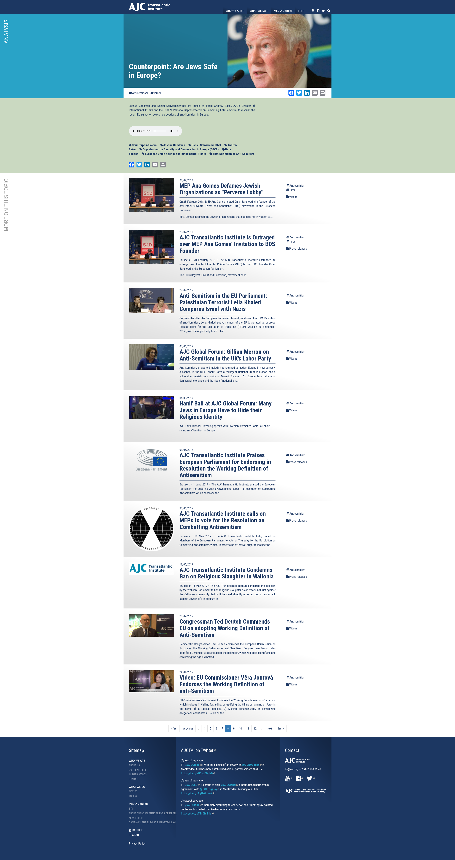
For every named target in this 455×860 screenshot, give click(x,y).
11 (247, 728)
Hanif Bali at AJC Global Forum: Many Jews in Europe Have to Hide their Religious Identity (226, 410)
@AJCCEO (192, 785)
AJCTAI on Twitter (198, 750)
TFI (300, 10)
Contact (134, 779)
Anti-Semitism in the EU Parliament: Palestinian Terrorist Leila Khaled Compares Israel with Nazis (223, 302)
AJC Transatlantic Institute (149, 7)
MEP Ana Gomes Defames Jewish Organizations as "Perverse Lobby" (221, 189)
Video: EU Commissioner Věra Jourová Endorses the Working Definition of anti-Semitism (226, 684)
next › (270, 728)
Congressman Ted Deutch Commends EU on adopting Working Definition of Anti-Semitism (225, 628)
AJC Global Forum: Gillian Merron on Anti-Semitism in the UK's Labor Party (225, 355)
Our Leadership (138, 769)
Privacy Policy (137, 843)
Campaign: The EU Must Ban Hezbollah (149, 822)
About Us (134, 765)
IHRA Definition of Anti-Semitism (233, 154)
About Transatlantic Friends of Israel (149, 813)
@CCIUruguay (252, 764)
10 (240, 728)
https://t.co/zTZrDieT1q (197, 813)
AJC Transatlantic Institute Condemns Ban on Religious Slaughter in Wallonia (227, 573)
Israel (157, 93)
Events (133, 791)
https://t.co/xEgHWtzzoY (197, 793)
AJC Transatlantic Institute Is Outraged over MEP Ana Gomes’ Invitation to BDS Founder (227, 244)
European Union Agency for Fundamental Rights (175, 154)
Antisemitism (140, 93)
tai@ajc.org (291, 769)
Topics (133, 796)
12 (255, 728)
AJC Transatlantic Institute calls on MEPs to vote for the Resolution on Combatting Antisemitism (223, 520)
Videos (293, 197)
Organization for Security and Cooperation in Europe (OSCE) (181, 149)
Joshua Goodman (174, 145)
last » (281, 728)
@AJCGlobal (193, 764)
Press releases (298, 248)
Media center (283, 10)
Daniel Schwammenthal (206, 145)
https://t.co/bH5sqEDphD (198, 773)
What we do (258, 10)
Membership (136, 817)
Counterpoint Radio (144, 145)
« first (174, 728)
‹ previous (187, 728)
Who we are (234, 10)
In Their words (138, 774)
